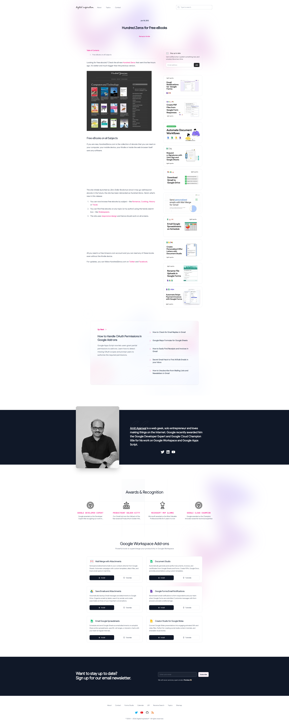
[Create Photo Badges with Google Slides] (182, 250)
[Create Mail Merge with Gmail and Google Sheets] (182, 203)
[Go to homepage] (85, 7)
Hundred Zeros (129, 62)
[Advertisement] (121, 170)
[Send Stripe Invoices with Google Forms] (182, 297)
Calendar (140, 705)
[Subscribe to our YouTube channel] (141, 712)
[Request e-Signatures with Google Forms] (182, 156)
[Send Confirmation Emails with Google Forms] (182, 85)
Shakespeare (104, 212)
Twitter (132, 262)
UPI (148, 705)
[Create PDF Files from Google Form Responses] (182, 109)
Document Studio (162, 561)
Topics (108, 7)
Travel (95, 205)
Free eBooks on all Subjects (101, 55)
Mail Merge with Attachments (108, 561)
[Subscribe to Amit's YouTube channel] (173, 452)
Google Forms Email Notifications (169, 591)
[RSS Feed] (152, 712)
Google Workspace (165, 440)
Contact (118, 7)
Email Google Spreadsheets (107, 621)
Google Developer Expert (150, 436)
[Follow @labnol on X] (136, 712)
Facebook (143, 262)
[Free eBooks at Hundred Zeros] (121, 101)
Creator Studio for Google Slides (169, 621)
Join (196, 65)
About (99, 7)
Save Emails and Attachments (108, 591)
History (152, 202)
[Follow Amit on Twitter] (162, 452)
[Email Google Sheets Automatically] (182, 226)
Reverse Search (158, 705)
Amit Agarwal (138, 428)
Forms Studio (129, 705)
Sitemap (179, 705)
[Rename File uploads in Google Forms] (182, 273)
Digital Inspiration (142, 719)
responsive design (109, 216)
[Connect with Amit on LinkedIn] (168, 452)
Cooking (144, 202)
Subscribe (203, 674)
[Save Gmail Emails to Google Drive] (182, 179)
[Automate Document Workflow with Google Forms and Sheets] (182, 132)
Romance (136, 202)
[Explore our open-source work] (147, 712)
